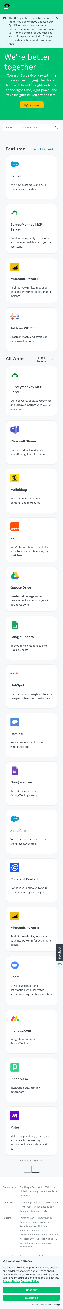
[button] (59, 955)
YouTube (50, 1191)
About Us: (8, 1202)
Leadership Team (29, 1202)
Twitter (49, 1187)
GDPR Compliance (29, 1234)
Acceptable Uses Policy (32, 1226)
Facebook (37, 1187)
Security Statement (30, 1230)
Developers (26, 1195)
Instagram (37, 1191)
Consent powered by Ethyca (44, 1304)
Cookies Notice (30, 1281)
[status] (31, 31)
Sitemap (35, 1210)
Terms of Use (27, 1217)
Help (44, 1210)
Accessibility (27, 1238)
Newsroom (25, 1206)
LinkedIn (24, 1191)
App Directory (48, 1202)
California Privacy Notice (33, 1222)
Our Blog (24, 1187)
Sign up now (31, 105)
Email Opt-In (49, 1234)
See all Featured (43, 149)
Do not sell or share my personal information (39, 1242)
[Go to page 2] (36, 1169)
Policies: (7, 1218)
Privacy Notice (11, 1281)
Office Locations (43, 1206)
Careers (24, 1210)
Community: (9, 1187)
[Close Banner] (57, 18)
